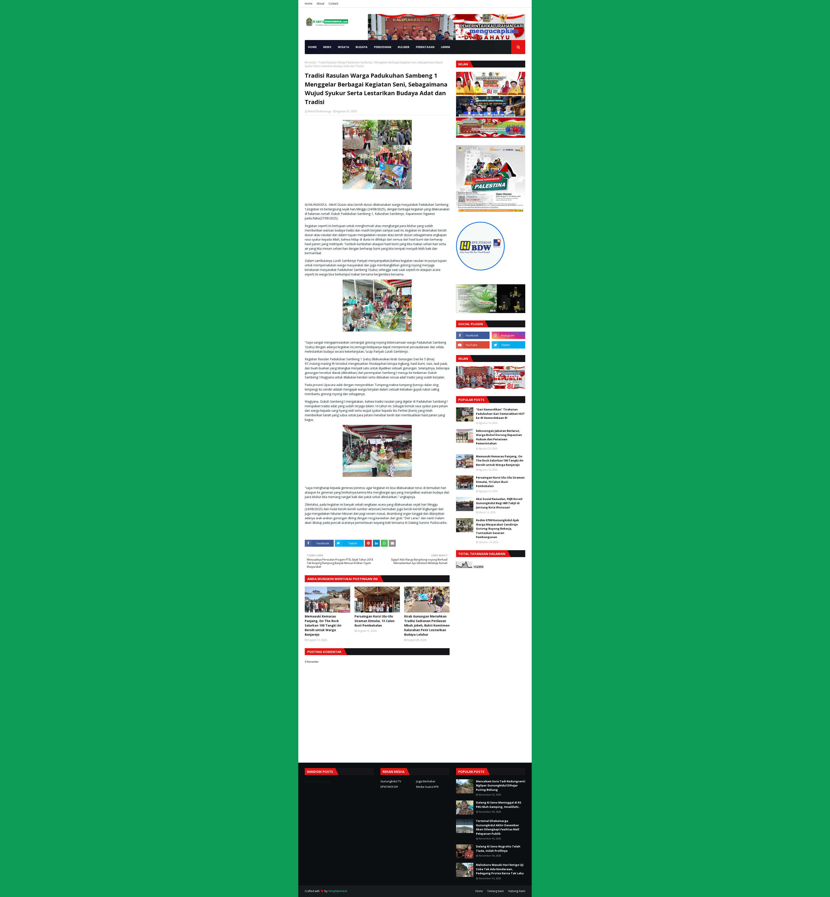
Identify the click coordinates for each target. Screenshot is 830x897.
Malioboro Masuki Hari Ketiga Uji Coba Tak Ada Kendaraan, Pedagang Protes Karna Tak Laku (500, 869)
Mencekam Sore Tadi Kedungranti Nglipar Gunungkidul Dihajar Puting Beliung (500, 785)
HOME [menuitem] (312, 47)
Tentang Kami (495, 891)
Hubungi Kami (516, 891)
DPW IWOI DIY (389, 787)
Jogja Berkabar (425, 781)
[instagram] (508, 335)
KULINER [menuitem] (403, 47)
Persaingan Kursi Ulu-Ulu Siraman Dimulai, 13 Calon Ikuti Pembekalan (374, 620)
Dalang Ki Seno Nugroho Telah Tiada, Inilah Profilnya (498, 848)
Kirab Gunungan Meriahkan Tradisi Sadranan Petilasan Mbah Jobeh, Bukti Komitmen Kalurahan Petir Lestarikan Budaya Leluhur (427, 625)
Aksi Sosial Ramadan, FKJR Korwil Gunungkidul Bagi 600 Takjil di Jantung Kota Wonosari (499, 503)
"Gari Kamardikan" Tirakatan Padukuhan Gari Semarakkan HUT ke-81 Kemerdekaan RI (500, 413)
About (320, 3)
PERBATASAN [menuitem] (425, 47)
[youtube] (473, 345)
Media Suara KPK (427, 787)
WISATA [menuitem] (343, 47)
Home (308, 3)
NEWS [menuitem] (327, 47)
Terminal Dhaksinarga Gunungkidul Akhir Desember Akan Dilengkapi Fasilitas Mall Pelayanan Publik (497, 827)
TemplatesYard (337, 891)
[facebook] (473, 335)
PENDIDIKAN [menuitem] (382, 47)
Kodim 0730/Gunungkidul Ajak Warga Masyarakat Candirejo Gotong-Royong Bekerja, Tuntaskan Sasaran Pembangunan (497, 528)
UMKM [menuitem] (445, 47)
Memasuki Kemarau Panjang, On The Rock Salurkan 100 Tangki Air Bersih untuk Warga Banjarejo (323, 625)
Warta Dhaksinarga (319, 111)
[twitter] (508, 345)
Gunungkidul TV (390, 781)
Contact (333, 3)
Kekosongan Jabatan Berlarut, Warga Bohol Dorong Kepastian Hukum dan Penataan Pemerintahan (499, 437)
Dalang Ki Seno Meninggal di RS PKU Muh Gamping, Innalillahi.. (498, 805)
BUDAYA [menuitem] (361, 47)
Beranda (310, 62)
